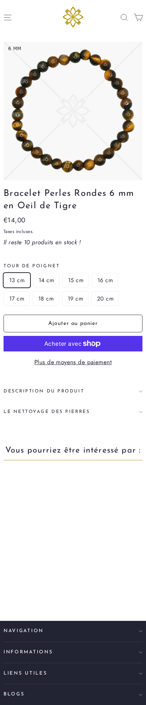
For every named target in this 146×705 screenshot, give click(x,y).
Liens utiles (25, 673)
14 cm (46, 280)
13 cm (16, 280)
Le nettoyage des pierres (47, 411)
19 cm (75, 299)
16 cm (105, 280)
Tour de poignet (32, 266)
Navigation (24, 631)
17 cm (16, 299)
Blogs (14, 694)
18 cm (46, 299)
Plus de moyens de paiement (73, 362)
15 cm (75, 280)
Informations (28, 652)
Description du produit (44, 391)
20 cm (105, 299)
